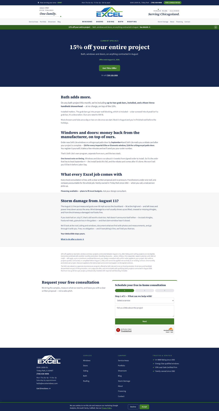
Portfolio (43, 22)
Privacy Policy (107, 408)
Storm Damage (163, 22)
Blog (59, 22)
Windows (87, 21)
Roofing (132, 21)
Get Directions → (43, 388)
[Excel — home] (57, 359)
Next (145, 321)
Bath (120, 21)
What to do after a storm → (72, 239)
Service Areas (33, 22)
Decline (133, 407)
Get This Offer (110, 68)
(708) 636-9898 (156, 2)
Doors (99, 21)
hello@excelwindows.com (47, 383)
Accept (144, 407)
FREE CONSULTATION (172, 3)
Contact (187, 22)
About (172, 22)
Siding (110, 21)
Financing (179, 22)
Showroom (52, 22)
